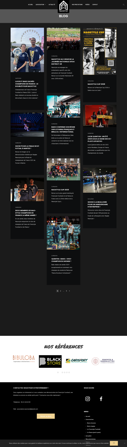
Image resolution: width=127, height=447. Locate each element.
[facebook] (103, 399)
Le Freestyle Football (93, 429)
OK (114, 443)
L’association (90, 419)
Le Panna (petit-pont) (94, 432)
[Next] (113, 361)
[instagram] (89, 399)
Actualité (88, 436)
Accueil (88, 416)
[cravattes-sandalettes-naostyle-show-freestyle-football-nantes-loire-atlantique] (103, 361)
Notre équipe (91, 426)
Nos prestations (91, 439)
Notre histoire (91, 423)
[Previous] (13, 361)
